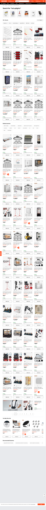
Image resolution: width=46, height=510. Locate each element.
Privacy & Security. (33, 504)
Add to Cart (7, 47)
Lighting (6, 5)
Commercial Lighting (10, 5)
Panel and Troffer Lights (16, 5)
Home (3, 5)
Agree (41, 504)
